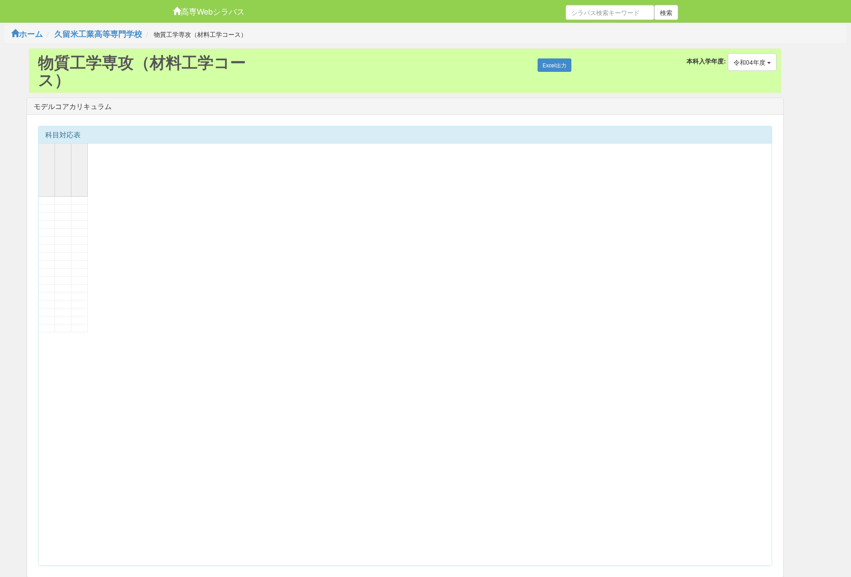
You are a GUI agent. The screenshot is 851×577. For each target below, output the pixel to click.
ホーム (31, 33)
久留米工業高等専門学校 (98, 33)
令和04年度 (750, 62)
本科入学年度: (706, 60)
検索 (666, 12)
